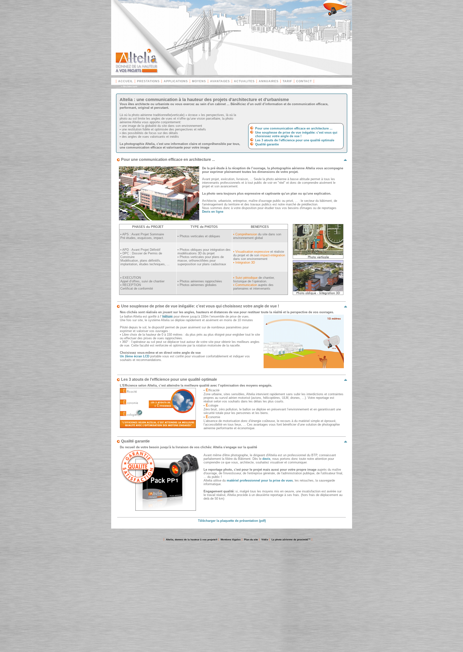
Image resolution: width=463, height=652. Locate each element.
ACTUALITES (244, 81)
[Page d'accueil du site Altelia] (231, 74)
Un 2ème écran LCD (134, 356)
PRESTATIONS (148, 81)
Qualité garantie (267, 144)
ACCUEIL (125, 81)
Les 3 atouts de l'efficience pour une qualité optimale (294, 140)
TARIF (287, 81)
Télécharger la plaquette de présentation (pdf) (232, 521)
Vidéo (264, 539)
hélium (167, 316)
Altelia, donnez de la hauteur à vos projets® (191, 539)
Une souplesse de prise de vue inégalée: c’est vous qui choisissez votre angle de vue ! (296, 134)
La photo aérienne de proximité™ (291, 539)
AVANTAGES (220, 81)
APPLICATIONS (176, 81)
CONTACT (304, 81)
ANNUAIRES (269, 81)
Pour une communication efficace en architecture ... (294, 128)
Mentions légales (231, 539)
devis (266, 459)
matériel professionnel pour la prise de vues (260, 480)
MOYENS (199, 81)
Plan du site (251, 539)
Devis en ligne (212, 211)
